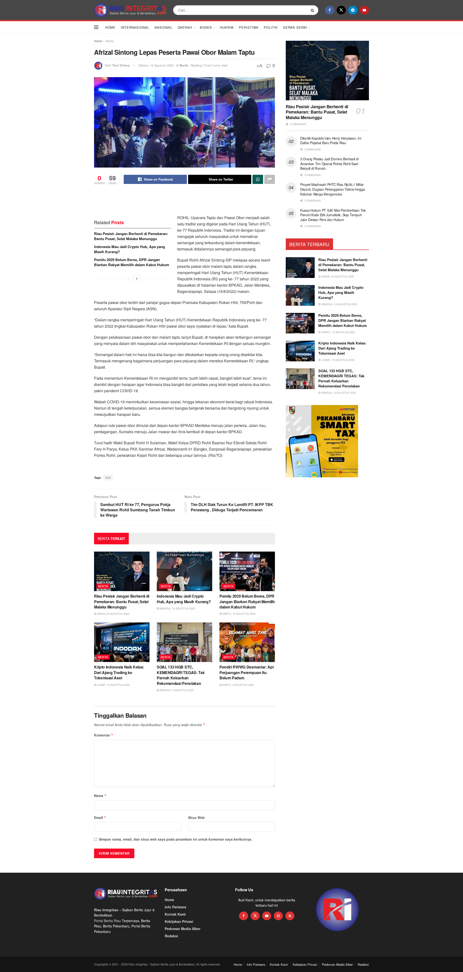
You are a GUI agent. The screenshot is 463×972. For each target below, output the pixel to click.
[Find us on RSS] (289, 915)
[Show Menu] (96, 27)
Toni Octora (120, 65)
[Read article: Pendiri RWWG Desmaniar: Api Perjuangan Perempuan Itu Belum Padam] (247, 642)
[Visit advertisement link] (337, 910)
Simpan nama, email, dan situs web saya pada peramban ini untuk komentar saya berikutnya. (175, 839)
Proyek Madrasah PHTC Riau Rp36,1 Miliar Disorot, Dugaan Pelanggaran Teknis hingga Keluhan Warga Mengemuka (332, 189)
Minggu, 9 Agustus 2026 (176, 690)
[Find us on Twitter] (341, 10)
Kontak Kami (175, 914)
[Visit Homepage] (130, 10)
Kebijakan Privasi (179, 921)
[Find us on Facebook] (329, 10)
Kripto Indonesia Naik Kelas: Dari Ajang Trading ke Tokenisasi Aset (119, 672)
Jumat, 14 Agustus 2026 (113, 685)
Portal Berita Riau (107, 920)
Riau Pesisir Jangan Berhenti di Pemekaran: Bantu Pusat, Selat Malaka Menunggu (131, 236)
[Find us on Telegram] (352, 10)
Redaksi (171, 935)
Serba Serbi (295, 27)
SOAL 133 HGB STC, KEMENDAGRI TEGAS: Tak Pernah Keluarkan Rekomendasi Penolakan (180, 675)
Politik (271, 27)
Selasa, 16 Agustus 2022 (156, 65)
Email (100, 817)
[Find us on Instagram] (278, 915)
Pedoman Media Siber (182, 928)
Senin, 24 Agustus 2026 (112, 613)
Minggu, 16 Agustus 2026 (177, 608)
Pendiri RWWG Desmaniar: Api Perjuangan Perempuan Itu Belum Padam (246, 672)
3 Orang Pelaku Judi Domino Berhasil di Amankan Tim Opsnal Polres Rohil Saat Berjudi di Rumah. (329, 163)
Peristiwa (249, 27)
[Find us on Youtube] (364, 10)
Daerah (185, 27)
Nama (100, 795)
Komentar (103, 735)
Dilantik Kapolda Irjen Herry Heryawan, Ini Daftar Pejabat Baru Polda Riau (330, 140)
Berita (110, 41)
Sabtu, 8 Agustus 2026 (238, 685)
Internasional (135, 27)
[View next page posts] (137, 278)
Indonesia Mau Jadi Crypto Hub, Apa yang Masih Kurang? (129, 249)
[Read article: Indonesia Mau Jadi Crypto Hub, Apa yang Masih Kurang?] (184, 571)
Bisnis (206, 27)
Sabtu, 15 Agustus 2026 (238, 613)
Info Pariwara (175, 906)
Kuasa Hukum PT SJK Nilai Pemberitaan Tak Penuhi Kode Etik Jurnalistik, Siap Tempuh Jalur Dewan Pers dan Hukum (333, 215)
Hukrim (227, 27)
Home (110, 27)
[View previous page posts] (128, 278)
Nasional (163, 27)
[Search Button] (313, 10)
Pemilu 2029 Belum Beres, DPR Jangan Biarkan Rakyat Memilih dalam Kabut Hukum (131, 262)
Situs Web (196, 817)
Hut (108, 477)
